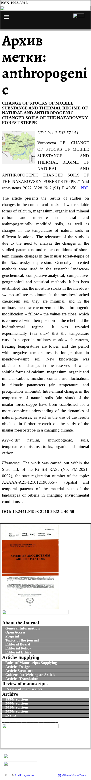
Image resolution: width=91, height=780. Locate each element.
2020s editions (16, 711)
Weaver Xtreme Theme (74, 775)
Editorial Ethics (18, 652)
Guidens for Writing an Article (30, 675)
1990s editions (16, 699)
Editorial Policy (18, 648)
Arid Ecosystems (24, 775)
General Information (22, 628)
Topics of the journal (22, 640)
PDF (85, 188)
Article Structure (19, 671)
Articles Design (17, 667)
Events (10, 715)
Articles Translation (21, 679)
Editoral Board (17, 644)
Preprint (12, 636)
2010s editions (16, 707)
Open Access (16, 632)
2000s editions (16, 703)
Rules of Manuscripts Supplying (31, 663)
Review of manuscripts (23, 689)
